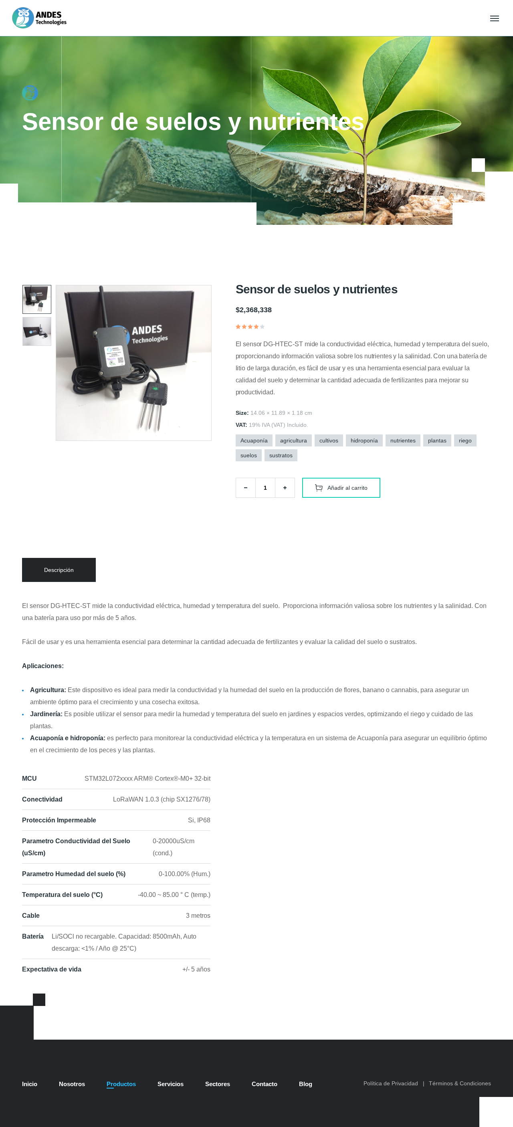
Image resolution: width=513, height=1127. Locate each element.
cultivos (328, 440)
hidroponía (364, 440)
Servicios (171, 1084)
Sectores (217, 1084)
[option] (37, 299)
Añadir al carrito (347, 488)
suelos (248, 455)
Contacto (264, 1084)
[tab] (59, 570)
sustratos (281, 455)
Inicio (29, 1084)
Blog (305, 1084)
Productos (121, 1084)
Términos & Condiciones (460, 1083)
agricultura (293, 440)
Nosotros (72, 1084)
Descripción (59, 570)
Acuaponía (254, 440)
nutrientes (403, 440)
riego (465, 440)
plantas (437, 440)
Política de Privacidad (391, 1083)
